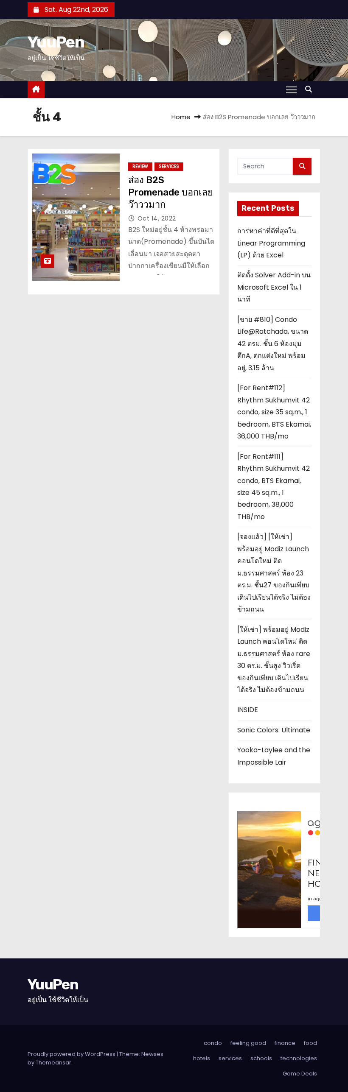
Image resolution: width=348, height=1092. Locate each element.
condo (213, 1043)
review (140, 166)
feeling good (248, 1043)
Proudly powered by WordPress (72, 1054)
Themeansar (53, 1062)
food (310, 1043)
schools (261, 1058)
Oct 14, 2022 (157, 218)
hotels (201, 1058)
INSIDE (247, 710)
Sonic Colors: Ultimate (273, 730)
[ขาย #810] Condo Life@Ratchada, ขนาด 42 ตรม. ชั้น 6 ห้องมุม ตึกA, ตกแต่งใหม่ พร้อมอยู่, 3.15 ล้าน (272, 344)
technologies (299, 1058)
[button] (310, 89)
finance (285, 1043)
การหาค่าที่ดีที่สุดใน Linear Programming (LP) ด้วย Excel (271, 243)
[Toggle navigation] (291, 89)
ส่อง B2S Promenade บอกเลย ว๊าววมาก (170, 192)
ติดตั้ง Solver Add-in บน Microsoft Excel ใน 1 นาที (274, 287)
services (169, 166)
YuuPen (56, 42)
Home (181, 116)
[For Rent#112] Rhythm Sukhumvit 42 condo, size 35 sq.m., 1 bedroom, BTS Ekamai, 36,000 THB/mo (274, 412)
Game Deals (300, 1074)
